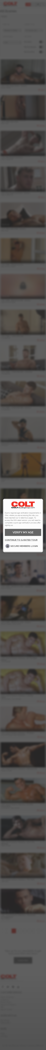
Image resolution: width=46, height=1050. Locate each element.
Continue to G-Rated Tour (21, 540)
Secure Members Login (24, 546)
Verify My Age (23, 532)
